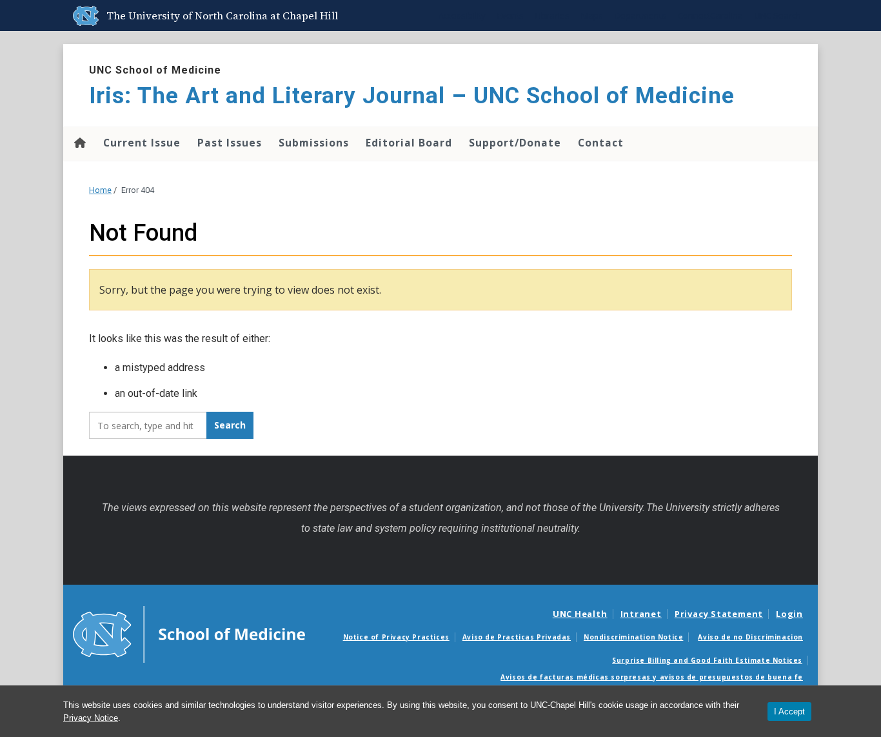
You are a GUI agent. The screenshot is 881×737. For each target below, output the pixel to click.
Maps (592, 15)
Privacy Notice (90, 718)
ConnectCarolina (710, 15)
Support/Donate (515, 143)
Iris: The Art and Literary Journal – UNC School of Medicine (412, 96)
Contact (601, 143)
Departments (640, 15)
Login (789, 614)
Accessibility (462, 15)
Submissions (314, 143)
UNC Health (580, 614)
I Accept (789, 711)
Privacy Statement (719, 614)
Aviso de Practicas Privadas (516, 636)
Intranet (641, 614)
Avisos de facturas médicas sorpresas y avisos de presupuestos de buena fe (651, 676)
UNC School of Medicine (155, 70)
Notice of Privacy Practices (396, 636)
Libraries (552, 15)
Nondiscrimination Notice (633, 636)
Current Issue (142, 143)
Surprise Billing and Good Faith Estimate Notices (707, 660)
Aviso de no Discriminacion (750, 636)
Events (510, 15)
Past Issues (229, 143)
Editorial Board (409, 143)
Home (79, 142)
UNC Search (778, 15)
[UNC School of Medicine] (189, 633)
